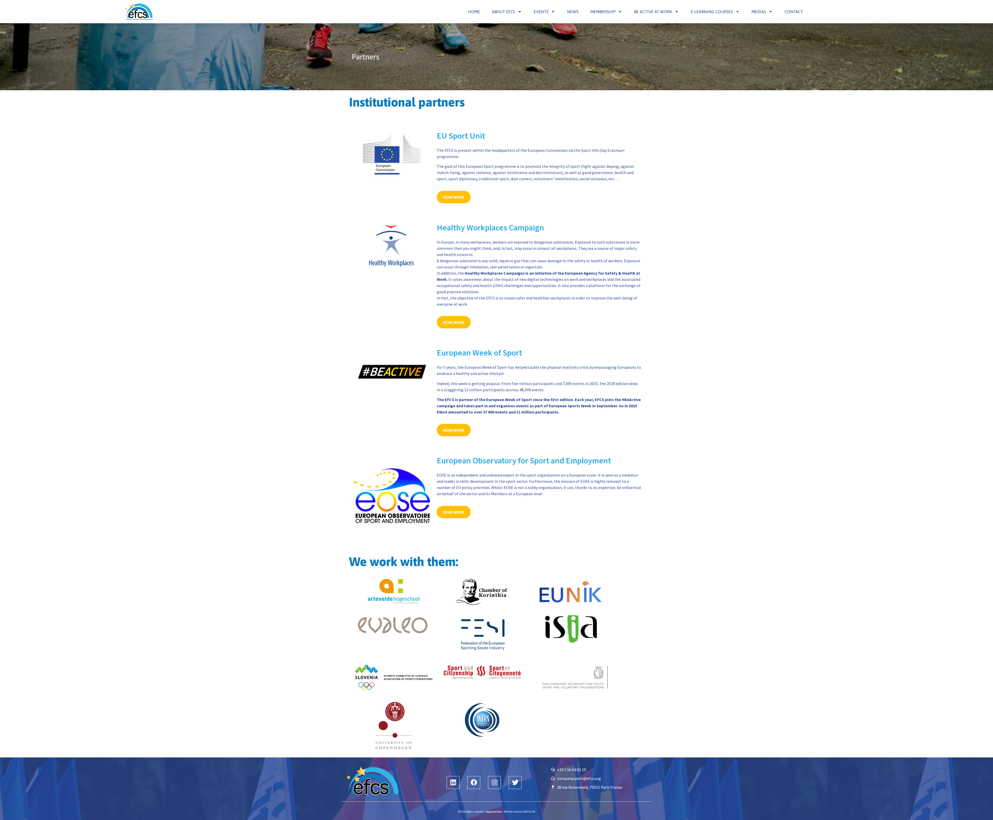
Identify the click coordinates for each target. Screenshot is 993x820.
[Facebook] (473, 782)
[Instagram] (494, 782)
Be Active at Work (653, 11)
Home (474, 11)
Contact (794, 11)
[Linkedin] (453, 782)
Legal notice (493, 811)
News (572, 11)
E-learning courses (712, 11)
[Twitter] (515, 782)
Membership (602, 11)
